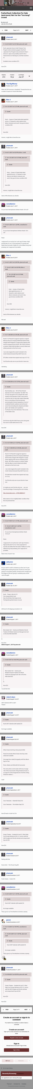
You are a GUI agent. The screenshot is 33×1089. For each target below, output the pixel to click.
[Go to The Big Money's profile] (3, 85)
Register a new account (16, 1037)
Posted (11, 39)
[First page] (2, 30)
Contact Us (17, 1084)
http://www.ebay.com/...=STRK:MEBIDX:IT (14, 493)
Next (26, 30)
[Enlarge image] (3, 958)
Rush (10, 24)
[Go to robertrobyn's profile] (3, 698)
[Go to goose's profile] (3, 921)
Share (8, 1060)
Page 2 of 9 (16, 30)
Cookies (24, 1084)
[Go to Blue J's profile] (3, 101)
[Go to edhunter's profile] (3, 563)
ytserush (5, 22)
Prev (6, 30)
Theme (9, 1084)
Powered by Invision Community (16, 1086)
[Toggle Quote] (4, 44)
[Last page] (30, 30)
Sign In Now (16, 1050)
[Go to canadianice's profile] (3, 205)
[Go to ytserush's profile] (3, 38)
